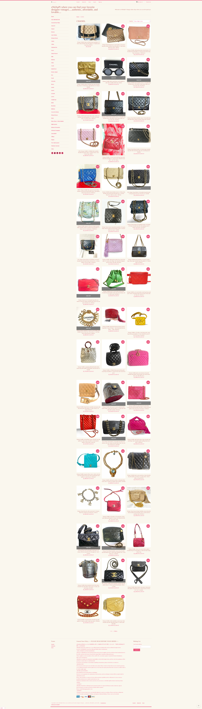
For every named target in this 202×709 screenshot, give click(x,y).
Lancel (52, 90)
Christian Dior (54, 47)
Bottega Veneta (54, 38)
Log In (94, 2)
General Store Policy (55, 22)
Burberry (53, 59)
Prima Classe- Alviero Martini (57, 121)
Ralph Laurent (54, 124)
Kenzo (52, 84)
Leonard (53, 93)
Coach (52, 65)
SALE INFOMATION (55, 19)
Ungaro (52, 139)
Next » (116, 631)
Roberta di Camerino (55, 127)
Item (90, 2)
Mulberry (53, 108)
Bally (52, 56)
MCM (52, 102)
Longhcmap (53, 99)
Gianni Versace (54, 53)
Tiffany (52, 136)
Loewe (52, 96)
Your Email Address (137, 644)
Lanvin (52, 87)
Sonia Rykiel (53, 133)
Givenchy (53, 81)
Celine (52, 44)
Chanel (52, 28)
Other (52, 149)
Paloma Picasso (54, 115)
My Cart (140, 2)
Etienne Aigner (54, 72)
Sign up (100, 2)
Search (78, 2)
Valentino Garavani (55, 145)
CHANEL (82, 16)
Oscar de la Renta (55, 112)
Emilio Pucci (53, 68)
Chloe (52, 62)
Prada (52, 118)
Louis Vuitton (54, 35)
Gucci (52, 50)
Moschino (53, 105)
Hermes (53, 32)
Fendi (52, 78)
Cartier (52, 41)
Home (52, 16)
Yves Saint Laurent (55, 142)
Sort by (131, 21)
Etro (52, 75)
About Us (84, 2)
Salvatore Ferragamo (55, 130)
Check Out (148, 2)
